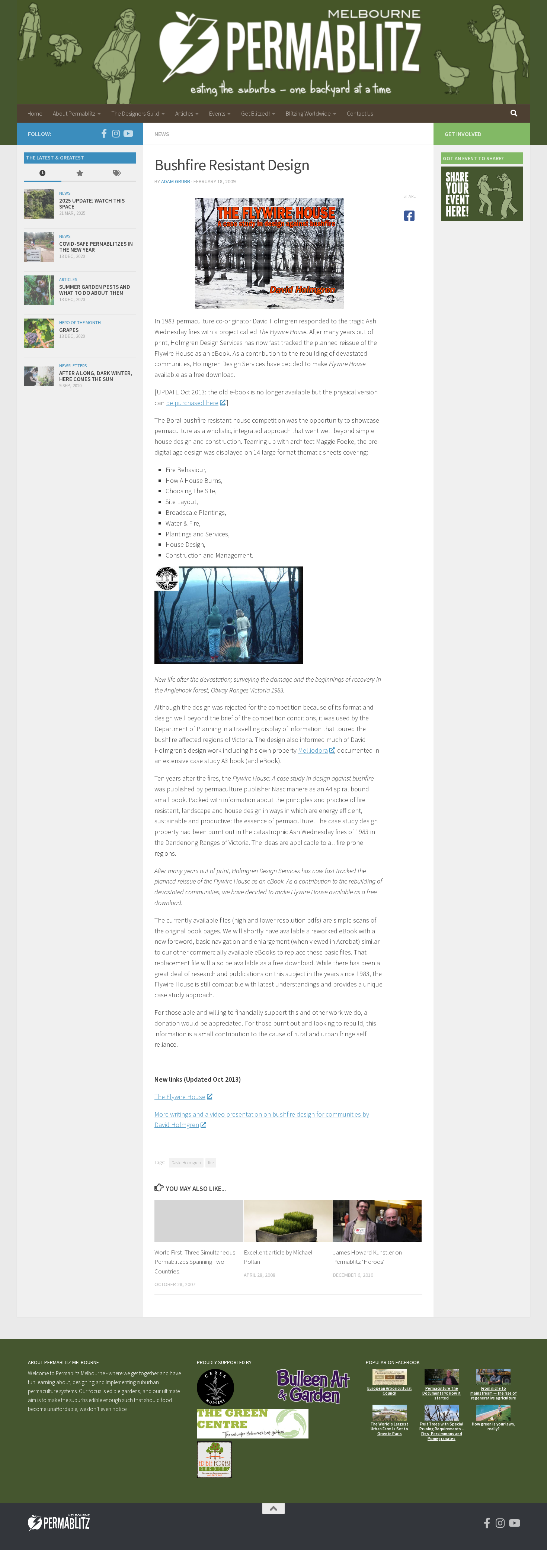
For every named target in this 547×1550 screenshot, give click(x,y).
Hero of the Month (80, 322)
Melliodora (313, 750)
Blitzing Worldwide (308, 113)
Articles (184, 113)
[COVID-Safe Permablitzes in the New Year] (39, 247)
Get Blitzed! (255, 113)
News (161, 134)
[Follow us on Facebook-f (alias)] (103, 133)
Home (35, 113)
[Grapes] (39, 333)
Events (217, 113)
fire (211, 1162)
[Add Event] (482, 219)
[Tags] (117, 174)
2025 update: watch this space (92, 203)
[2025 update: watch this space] (39, 204)
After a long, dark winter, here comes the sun (95, 376)
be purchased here (192, 402)
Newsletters (73, 365)
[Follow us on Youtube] (127, 133)
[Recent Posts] (42, 174)
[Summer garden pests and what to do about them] (39, 290)
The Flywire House (179, 1096)
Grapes (69, 329)
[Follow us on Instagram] (115, 133)
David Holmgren (186, 1162)
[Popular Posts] (80, 174)
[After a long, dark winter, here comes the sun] (39, 376)
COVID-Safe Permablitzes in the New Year (96, 247)
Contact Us (360, 113)
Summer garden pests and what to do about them (94, 290)
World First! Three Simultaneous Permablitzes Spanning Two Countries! (194, 1261)
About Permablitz (74, 113)
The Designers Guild (135, 113)
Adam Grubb (175, 181)
